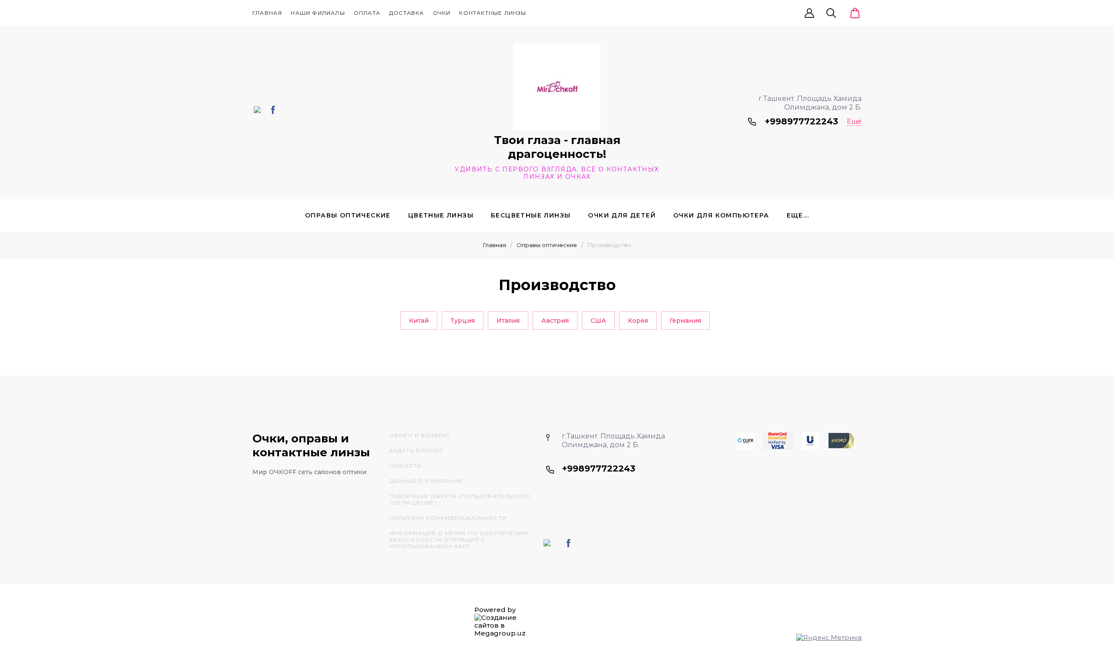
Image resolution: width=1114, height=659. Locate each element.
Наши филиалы (318, 13)
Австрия (555, 320)
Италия (508, 320)
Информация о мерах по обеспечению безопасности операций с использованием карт (459, 539)
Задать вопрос (416, 450)
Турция (462, 320)
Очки (442, 13)
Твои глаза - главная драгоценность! (557, 147)
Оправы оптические (348, 215)
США (598, 320)
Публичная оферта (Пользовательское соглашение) (460, 499)
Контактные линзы (492, 13)
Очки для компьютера (721, 215)
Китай (419, 320)
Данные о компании (425, 481)
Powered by (495, 610)
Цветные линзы (440, 215)
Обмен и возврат (419, 435)
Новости (405, 465)
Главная (267, 13)
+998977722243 (801, 121)
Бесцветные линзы (530, 215)
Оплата (367, 13)
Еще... (798, 215)
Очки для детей (622, 215)
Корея (638, 320)
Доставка (406, 13)
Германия (685, 320)
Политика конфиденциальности (448, 518)
